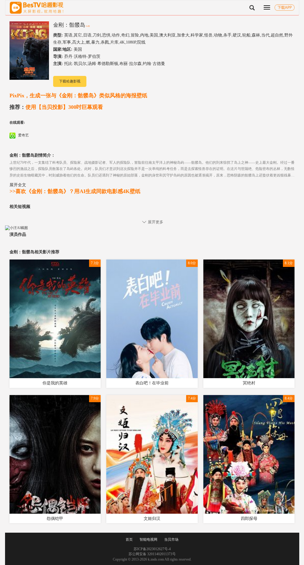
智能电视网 (148, 539)
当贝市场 (171, 539)
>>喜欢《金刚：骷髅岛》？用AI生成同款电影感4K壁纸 (75, 191)
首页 (129, 539)
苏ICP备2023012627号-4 (152, 549)
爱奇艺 (23, 135)
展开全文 (18, 184)
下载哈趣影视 (69, 81)
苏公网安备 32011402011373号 (152, 554)
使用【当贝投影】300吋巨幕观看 (56, 107)
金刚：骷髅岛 (69, 25)
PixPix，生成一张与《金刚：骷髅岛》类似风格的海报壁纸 (78, 95)
